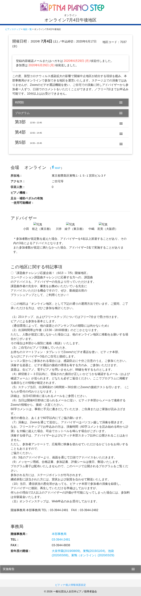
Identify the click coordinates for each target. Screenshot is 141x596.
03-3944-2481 (61, 539)
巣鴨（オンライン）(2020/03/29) (92, 555)
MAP (55, 168)
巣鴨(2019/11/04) (94, 550)
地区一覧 (27, 29)
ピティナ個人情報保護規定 (70, 584)
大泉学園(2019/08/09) (66, 550)
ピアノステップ (13, 29)
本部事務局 (59, 533)
